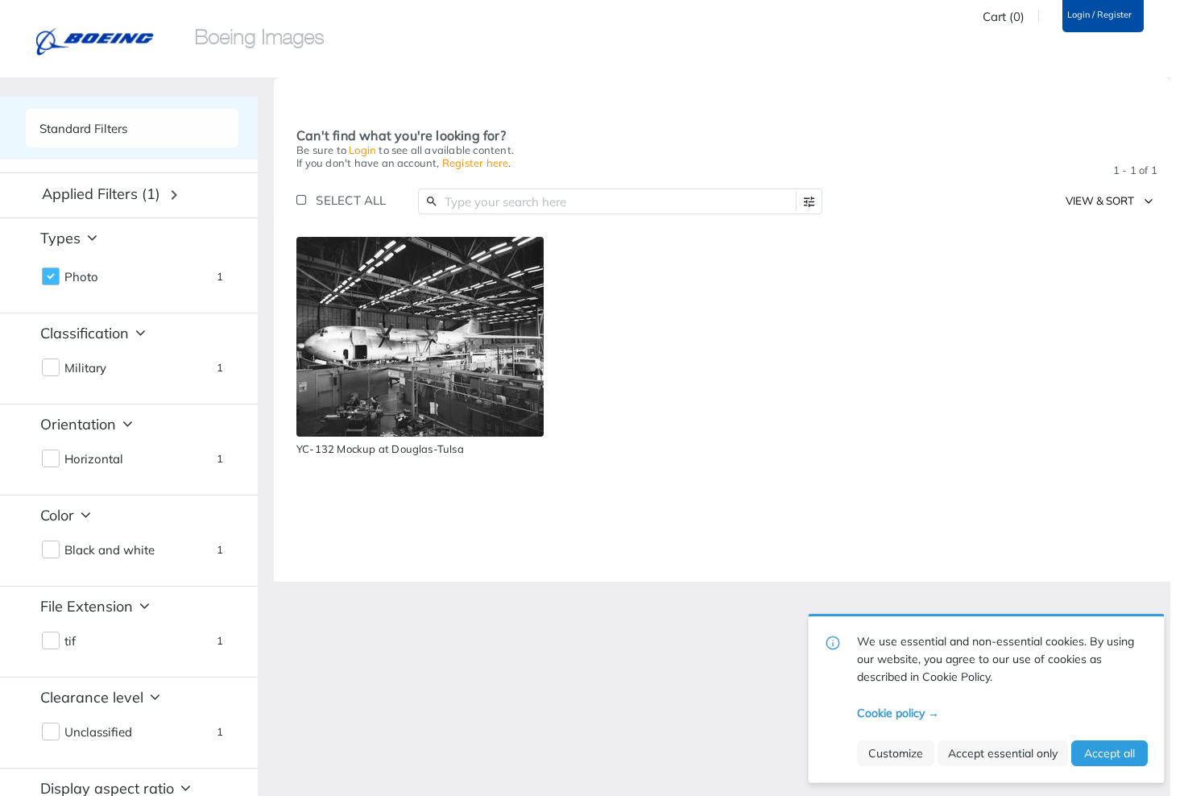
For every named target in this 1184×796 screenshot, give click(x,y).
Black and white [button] (109, 550)
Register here (475, 162)
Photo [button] (81, 277)
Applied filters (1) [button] (101, 193)
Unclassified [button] (98, 732)
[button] (809, 202)
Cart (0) (1004, 17)
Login (362, 149)
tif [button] (70, 641)
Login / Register (1099, 15)
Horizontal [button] (93, 459)
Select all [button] (351, 200)
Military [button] (85, 368)
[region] (420, 337)
